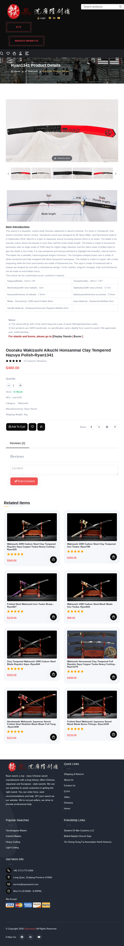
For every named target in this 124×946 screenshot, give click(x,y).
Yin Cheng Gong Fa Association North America (87, 842)
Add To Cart (18, 426)
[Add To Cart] (53, 559)
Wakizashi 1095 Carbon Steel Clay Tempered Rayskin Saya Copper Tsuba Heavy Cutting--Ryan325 (31, 547)
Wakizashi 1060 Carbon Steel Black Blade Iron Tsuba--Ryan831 (90, 605)
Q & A (67, 791)
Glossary (68, 802)
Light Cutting (12, 847)
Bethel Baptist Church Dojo (77, 836)
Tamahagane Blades (16, 830)
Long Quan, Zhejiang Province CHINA (32, 877)
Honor (67, 808)
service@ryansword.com (25, 884)
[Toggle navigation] (27, 53)
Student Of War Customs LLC (79, 830)
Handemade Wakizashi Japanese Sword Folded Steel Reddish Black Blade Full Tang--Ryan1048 (31, 724)
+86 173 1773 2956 (23, 870)
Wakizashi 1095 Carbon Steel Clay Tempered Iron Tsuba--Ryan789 (91, 545)
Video (67, 797)
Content (17, 468)
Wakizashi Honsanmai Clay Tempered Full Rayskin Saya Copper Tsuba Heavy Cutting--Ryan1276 (91, 664)
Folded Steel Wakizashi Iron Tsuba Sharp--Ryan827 (30, 605)
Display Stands (62, 336)
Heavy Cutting (13, 842)
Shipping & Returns (74, 774)
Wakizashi (32, 71)
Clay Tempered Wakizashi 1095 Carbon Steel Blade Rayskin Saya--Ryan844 (31, 662)
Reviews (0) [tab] (17, 443)
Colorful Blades (13, 836)
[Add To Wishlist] (32, 427)
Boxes (78, 336)
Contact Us (69, 785)
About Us (68, 780)
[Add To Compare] (41, 427)
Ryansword (30, 928)
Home (17, 71)
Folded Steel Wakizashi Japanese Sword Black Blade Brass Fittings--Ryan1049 (89, 723)
